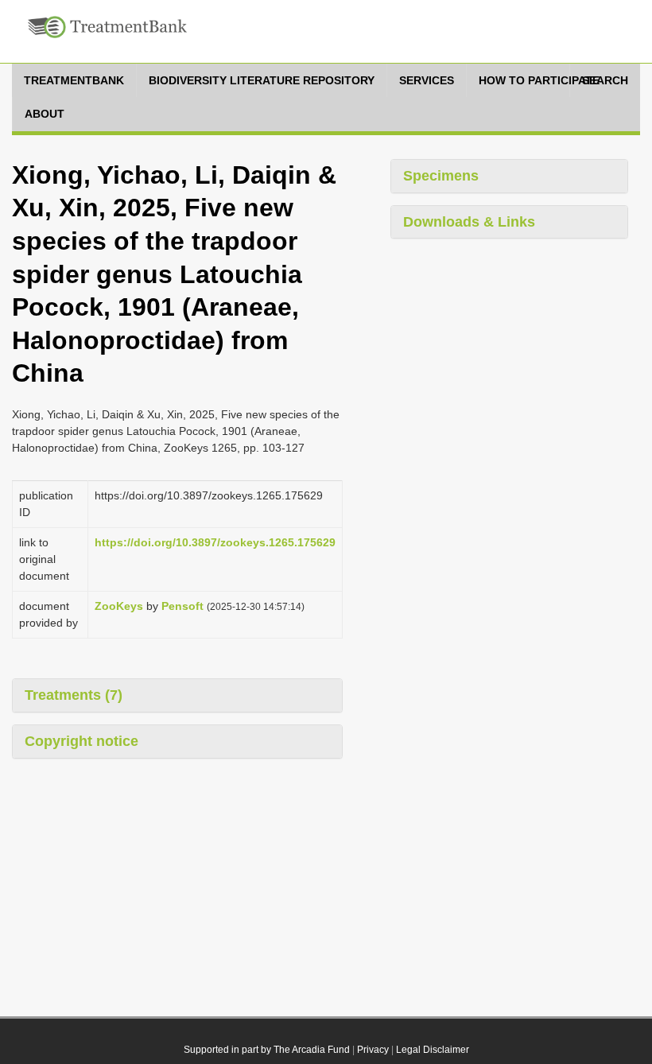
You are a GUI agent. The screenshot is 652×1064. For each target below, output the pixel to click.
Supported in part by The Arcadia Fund (267, 1049)
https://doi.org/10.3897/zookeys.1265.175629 (215, 542)
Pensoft (182, 606)
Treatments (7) (73, 695)
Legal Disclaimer (432, 1049)
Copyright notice (81, 741)
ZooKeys (119, 606)
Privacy (373, 1049)
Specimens (441, 176)
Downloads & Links (469, 222)
